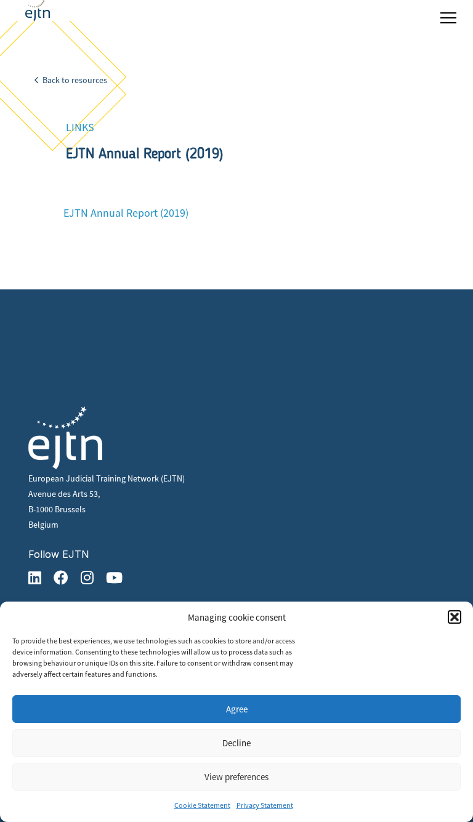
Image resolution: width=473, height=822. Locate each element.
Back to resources (74, 80)
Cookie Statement (202, 805)
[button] (454, 617)
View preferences (236, 777)
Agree (237, 709)
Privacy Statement (264, 805)
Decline (236, 743)
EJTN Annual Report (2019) (125, 213)
